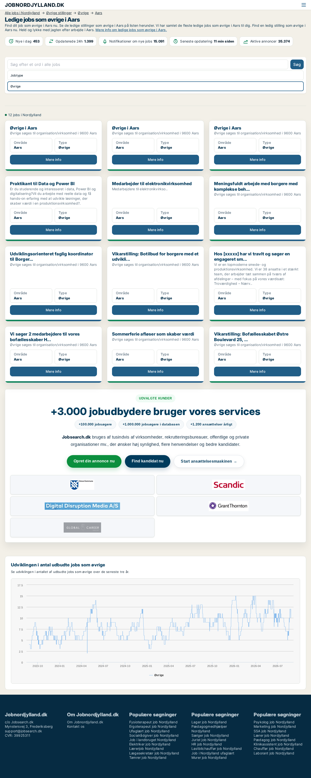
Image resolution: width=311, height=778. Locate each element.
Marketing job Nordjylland (275, 726)
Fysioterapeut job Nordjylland (153, 722)
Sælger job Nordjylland (210, 735)
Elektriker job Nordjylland (149, 744)
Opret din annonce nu (94, 461)
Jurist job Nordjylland (208, 740)
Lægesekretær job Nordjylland (154, 753)
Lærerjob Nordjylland (146, 748)
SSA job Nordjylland (270, 731)
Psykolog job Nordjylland (274, 722)
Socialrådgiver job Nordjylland (154, 735)
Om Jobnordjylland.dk (85, 722)
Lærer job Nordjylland (271, 735)
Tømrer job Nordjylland (147, 757)
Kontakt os (75, 726)
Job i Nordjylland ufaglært (212, 753)
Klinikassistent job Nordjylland (278, 744)
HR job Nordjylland (206, 744)
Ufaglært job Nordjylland (149, 731)
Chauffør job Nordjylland (274, 748)
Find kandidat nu (148, 461)
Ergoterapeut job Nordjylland (153, 726)
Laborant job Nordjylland (274, 753)
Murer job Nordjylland (209, 757)
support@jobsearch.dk (23, 731)
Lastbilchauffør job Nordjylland (216, 748)
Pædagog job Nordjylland (275, 740)
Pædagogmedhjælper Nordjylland (209, 728)
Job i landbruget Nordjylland (152, 740)
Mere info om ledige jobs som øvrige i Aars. (131, 30)
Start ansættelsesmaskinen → (209, 461)
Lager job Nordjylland (209, 722)
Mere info (53, 159)
